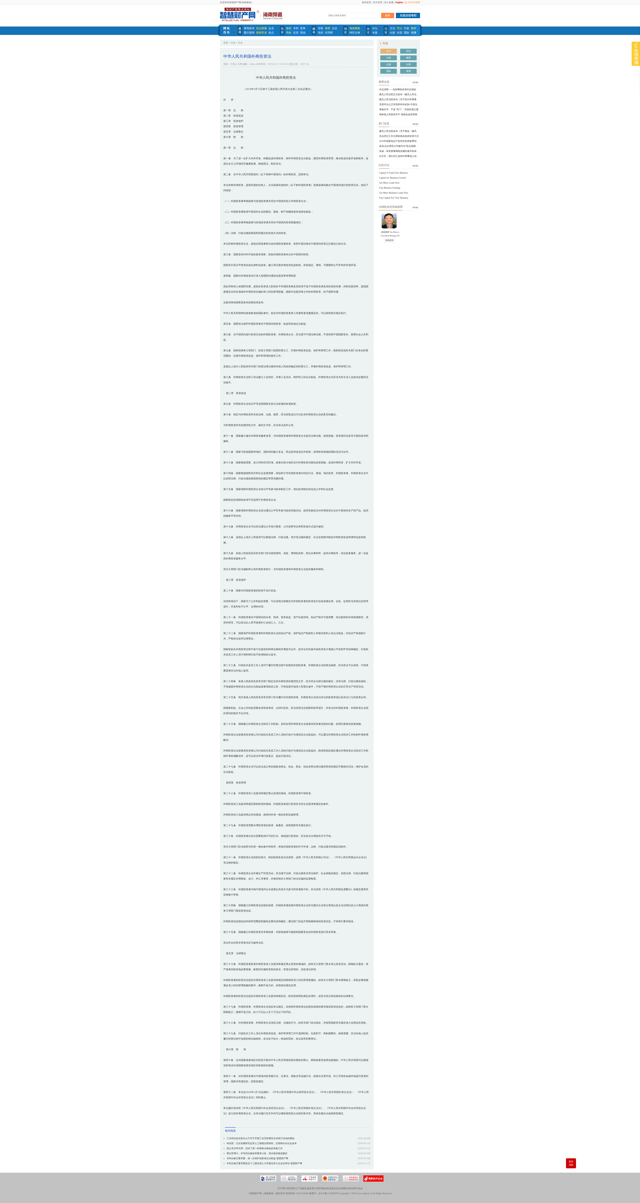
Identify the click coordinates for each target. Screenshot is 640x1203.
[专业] (282, 34)
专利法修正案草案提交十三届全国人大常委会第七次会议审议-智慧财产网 (264, 1163)
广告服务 (301, 1188)
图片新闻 (249, 32)
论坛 (375, 28)
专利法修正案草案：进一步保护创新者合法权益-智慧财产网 (257, 1158)
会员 (271, 28)
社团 (399, 32)
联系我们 (292, 1188)
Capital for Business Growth (392, 178)
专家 (320, 28)
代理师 (329, 32)
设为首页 (377, 2)
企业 (334, 28)
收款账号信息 (356, 1188)
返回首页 (366, 2)
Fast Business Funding (389, 188)
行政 (406, 28)
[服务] (314, 34)
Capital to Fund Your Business (393, 173)
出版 (392, 32)
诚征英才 (311, 1188)
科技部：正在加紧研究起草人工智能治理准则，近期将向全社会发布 (262, 1143)
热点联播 (261, 28)
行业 (233, 43)
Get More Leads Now (389, 183)
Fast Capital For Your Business (393, 198)
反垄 (295, 32)
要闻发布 (249, 28)
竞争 (303, 28)
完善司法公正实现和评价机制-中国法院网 (400, 104)
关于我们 (282, 1188)
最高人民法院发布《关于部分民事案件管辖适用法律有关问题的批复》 (415, 99)
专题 (375, 32)
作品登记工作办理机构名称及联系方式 (399, 136)
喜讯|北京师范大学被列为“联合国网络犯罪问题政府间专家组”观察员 (414, 146)
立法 (392, 28)
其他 (303, 32)
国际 (406, 32)
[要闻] (240, 34)
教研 (413, 28)
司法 (399, 28)
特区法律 (355, 32)
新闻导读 (261, 32)
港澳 (413, 32)
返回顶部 (571, 1163)
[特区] (345, 34)
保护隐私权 (322, 1188)
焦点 (271, 32)
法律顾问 (343, 1188)
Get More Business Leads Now (393, 193)
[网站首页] (227, 35)
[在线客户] (636, 45)
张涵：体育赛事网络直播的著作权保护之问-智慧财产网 (407, 151)
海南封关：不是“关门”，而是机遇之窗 (398, 109)
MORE (415, 82)
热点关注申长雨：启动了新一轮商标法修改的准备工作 (255, 1148)
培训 (320, 32)
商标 (289, 32)
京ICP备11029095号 (328, 1193)
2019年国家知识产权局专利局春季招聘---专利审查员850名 (409, 141)
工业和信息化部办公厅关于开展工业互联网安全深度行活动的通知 (260, 1138)
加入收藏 (389, 2)
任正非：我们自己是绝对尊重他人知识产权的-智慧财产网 (408, 156)
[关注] (368, 34)
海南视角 (355, 28)
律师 (327, 28)
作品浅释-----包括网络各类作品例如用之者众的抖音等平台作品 (411, 89)
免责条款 (333, 1188)
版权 (289, 28)
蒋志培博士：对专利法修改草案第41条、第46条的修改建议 (257, 1153)
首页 (225, 43)
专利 (295, 28)
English (399, 2)
